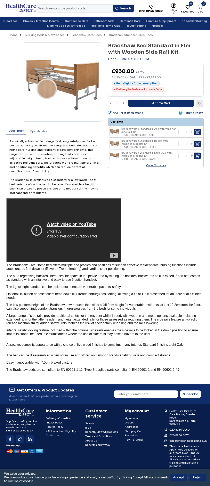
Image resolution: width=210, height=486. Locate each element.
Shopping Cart (134, 431)
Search (125, 8)
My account (132, 418)
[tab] (16, 131)
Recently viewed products (101, 432)
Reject (198, 477)
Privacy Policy (54, 422)
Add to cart (161, 103)
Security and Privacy (97, 444)
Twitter (20, 439)
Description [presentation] (16, 130)
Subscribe (190, 394)
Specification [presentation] (39, 131)
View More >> (156, 165)
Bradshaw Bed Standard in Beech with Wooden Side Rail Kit (144, 143)
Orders (129, 422)
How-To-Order (134, 439)
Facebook (10, 439)
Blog (88, 427)
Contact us (52, 435)
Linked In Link (30, 439)
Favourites (131, 435)
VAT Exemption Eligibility (61, 431)
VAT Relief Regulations (128, 113)
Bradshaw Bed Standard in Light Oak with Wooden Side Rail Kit (146, 155)
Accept (178, 477)
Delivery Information (58, 418)
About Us (91, 440)
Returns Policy (193, 113)
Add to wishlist (199, 103)
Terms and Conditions (99, 436)
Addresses (131, 426)
